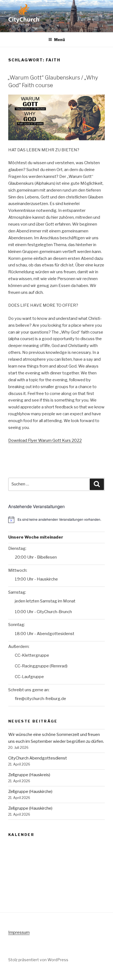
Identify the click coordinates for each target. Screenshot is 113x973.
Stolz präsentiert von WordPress (38, 959)
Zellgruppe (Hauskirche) (30, 791)
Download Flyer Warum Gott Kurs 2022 (45, 440)
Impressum (19, 932)
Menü (59, 39)
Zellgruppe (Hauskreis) (29, 774)
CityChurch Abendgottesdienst (37, 758)
